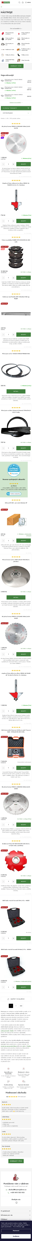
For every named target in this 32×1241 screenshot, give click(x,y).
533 (21, 1006)
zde (23, 1227)
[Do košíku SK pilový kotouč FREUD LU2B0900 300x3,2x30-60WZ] (23, 825)
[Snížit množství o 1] (3, 164)
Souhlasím (16, 1236)
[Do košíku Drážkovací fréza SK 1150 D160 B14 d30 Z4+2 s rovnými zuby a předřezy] (23, 881)
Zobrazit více (16, 66)
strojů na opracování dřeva (9, 1046)
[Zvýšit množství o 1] (13, 164)
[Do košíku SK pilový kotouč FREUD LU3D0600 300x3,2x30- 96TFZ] (23, 164)
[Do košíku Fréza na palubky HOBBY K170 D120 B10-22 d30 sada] (23, 278)
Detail (16, 391)
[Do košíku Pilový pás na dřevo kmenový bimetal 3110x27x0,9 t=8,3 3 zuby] (23, 448)
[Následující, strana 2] (16, 1006)
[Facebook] (16, 1203)
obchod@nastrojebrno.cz (17, 1190)
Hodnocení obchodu (16, 1092)
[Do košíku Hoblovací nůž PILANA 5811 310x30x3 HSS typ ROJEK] (23, 334)
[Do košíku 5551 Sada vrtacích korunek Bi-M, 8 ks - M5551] (23, 938)
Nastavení (16, 1231)
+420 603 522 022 (17, 1192)
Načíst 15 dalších (17, 999)
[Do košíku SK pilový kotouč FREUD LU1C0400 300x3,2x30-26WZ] (23, 654)
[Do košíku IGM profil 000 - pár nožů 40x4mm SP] (23, 541)
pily (24, 1046)
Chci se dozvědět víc (15, 28)
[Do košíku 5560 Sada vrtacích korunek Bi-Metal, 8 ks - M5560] (23, 987)
